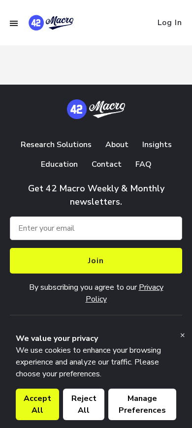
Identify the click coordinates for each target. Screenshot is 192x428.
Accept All (37, 404)
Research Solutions (56, 144)
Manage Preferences (142, 404)
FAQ (143, 164)
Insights (157, 144)
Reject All (83, 404)
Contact (107, 164)
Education (59, 164)
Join (96, 260)
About (116, 144)
